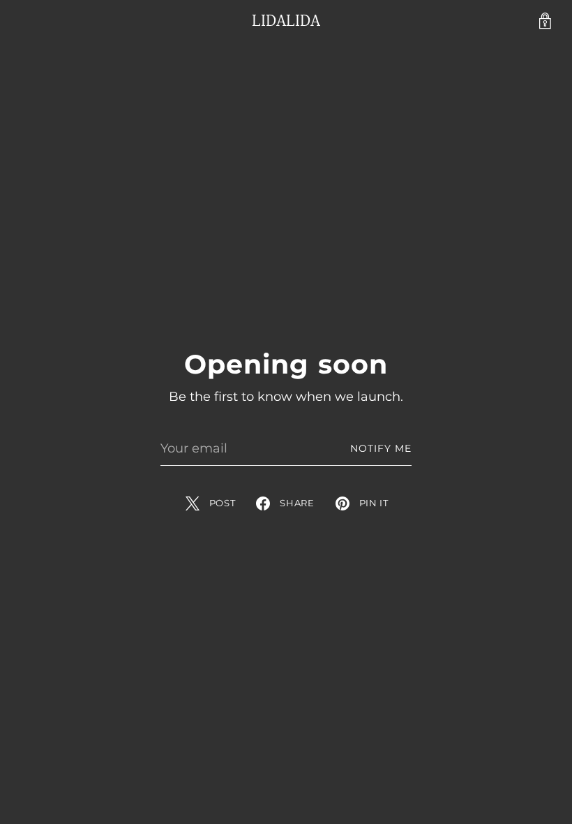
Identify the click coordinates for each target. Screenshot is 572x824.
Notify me (381, 448)
